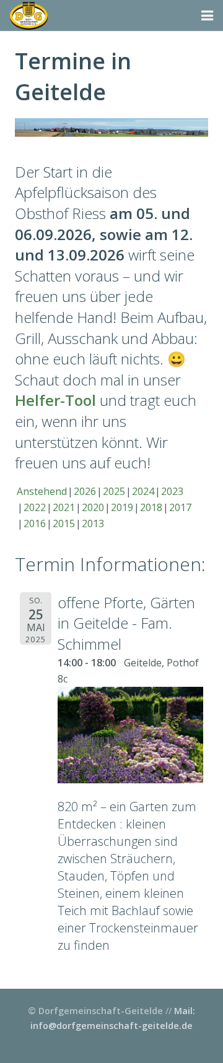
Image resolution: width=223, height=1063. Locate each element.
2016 (35, 523)
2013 (93, 523)
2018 (151, 507)
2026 (85, 491)
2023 (172, 491)
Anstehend (42, 491)
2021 (64, 507)
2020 (93, 507)
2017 (180, 507)
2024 (143, 491)
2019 (122, 507)
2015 (64, 523)
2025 (114, 491)
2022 (35, 507)
